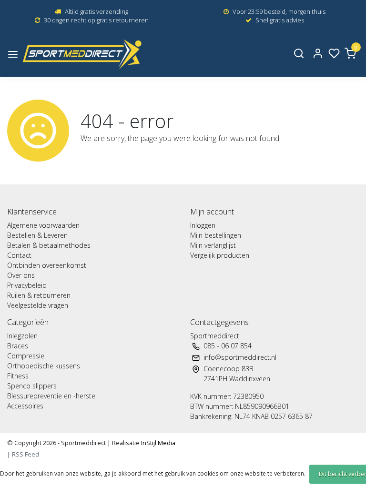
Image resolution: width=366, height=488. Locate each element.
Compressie (25, 355)
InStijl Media (157, 442)
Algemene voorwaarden (43, 225)
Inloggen (202, 225)
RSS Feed (25, 454)
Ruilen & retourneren (39, 295)
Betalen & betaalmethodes (49, 245)
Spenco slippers (32, 385)
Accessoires (25, 405)
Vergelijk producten (219, 255)
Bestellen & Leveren (37, 235)
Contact (19, 255)
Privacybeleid (27, 285)
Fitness (18, 375)
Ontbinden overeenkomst (46, 265)
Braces (17, 345)
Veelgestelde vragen (37, 305)
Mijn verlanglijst (213, 245)
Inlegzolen (22, 335)
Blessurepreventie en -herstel (52, 395)
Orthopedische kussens (43, 365)
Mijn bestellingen (215, 235)
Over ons (21, 275)
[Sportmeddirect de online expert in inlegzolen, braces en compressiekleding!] (82, 54)
